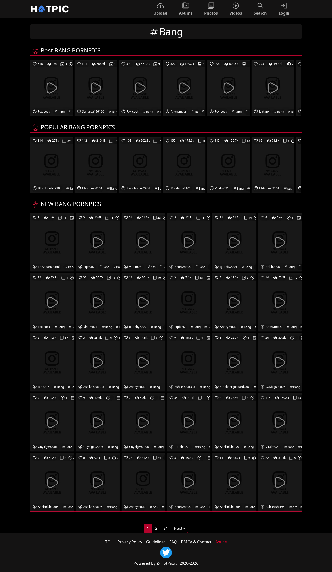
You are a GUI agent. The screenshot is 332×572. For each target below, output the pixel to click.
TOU (109, 542)
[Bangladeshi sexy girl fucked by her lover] (280, 242)
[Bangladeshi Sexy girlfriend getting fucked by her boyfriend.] (52, 422)
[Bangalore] (143, 362)
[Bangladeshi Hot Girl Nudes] (234, 302)
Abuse (221, 542)
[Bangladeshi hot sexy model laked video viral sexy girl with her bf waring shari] (97, 362)
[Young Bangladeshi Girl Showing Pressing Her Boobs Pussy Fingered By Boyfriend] (234, 242)
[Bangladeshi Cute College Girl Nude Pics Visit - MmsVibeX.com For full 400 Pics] (52, 362)
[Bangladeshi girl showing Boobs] (97, 422)
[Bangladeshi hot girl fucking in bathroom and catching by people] (52, 302)
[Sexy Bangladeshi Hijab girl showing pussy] (234, 362)
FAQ (173, 542)
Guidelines (156, 542)
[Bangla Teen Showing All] (52, 242)
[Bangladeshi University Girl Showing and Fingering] (280, 302)
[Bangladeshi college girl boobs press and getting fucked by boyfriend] (280, 362)
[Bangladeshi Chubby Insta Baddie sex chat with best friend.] (188, 242)
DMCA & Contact (196, 542)
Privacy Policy (129, 542)
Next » (179, 528)
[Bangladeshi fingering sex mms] (188, 482)
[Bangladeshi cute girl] (143, 422)
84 (165, 528)
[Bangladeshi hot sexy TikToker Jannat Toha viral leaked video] (52, 482)
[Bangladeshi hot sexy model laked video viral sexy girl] (234, 482)
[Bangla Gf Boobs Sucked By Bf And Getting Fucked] (188, 422)
